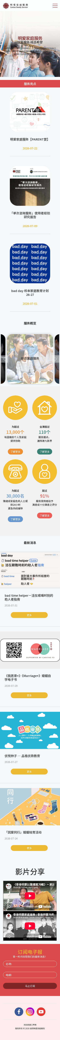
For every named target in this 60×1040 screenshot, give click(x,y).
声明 (34, 1024)
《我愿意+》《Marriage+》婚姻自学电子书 (28, 677)
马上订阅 (30, 986)
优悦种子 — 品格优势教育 (22, 756)
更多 (29, 615)
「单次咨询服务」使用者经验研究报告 (30, 215)
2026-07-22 (30, 148)
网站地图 (27, 1024)
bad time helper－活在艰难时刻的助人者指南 (29, 597)
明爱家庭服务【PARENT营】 (30, 139)
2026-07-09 (30, 226)
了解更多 (15, 451)
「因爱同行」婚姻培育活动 (23, 832)
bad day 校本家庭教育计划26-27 (30, 292)
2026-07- (28, 303)
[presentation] (4, 359)
